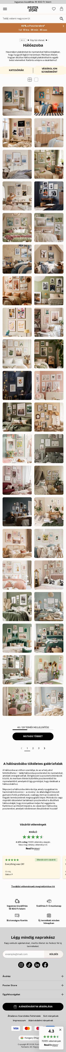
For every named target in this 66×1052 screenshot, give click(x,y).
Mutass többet (33, 736)
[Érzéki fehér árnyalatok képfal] (48, 448)
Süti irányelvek (50, 1016)
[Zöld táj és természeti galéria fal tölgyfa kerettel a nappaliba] (17, 606)
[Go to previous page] (21, 748)
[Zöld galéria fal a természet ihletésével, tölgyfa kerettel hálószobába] (48, 638)
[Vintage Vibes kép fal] (48, 290)
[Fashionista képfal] (17, 132)
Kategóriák (16, 70)
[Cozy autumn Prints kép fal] (17, 417)
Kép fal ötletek (37, 40)
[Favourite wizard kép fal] (17, 385)
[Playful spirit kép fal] (17, 322)
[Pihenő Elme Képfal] (17, 195)
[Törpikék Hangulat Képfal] (48, 101)
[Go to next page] (44, 748)
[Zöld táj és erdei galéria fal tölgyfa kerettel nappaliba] (17, 669)
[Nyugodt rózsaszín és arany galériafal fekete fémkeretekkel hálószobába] (48, 574)
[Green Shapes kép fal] (17, 353)
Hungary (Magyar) (34, 1038)
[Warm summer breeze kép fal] (48, 417)
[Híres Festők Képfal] (17, 101)
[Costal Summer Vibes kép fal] (48, 132)
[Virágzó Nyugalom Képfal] (17, 227)
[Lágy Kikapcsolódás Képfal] (48, 227)
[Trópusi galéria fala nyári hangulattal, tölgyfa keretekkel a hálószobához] (48, 701)
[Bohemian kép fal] (17, 290)
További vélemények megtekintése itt (33, 886)
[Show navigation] (5, 8)
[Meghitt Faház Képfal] (48, 259)
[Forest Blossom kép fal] (48, 353)
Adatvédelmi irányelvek (40, 1020)
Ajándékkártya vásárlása (36, 1006)
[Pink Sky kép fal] (48, 322)
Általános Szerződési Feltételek (24, 1016)
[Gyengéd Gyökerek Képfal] (48, 164)
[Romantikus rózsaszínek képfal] (17, 480)
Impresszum (19, 1020)
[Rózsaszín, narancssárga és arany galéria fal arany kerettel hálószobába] (48, 669)
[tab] (54, 9)
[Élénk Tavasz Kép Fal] (17, 448)
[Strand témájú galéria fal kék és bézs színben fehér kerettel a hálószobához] (48, 606)
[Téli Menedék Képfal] (17, 259)
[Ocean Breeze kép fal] (17, 164)
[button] (36, 80)
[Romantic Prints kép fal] (48, 385)
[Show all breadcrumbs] (22, 40)
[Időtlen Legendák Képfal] (48, 195)
